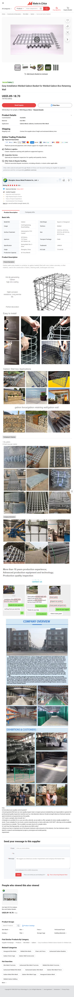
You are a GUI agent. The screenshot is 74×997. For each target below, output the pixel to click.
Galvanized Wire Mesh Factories (29, 965)
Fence (39, 929)
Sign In (5, 203)
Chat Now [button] (56, 105)
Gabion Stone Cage (9, 956)
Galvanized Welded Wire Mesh (12, 970)
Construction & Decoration (14, 14)
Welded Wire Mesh (25, 951)
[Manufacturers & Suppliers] (37, 3)
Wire (20, 929)
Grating (4, 933)
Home (3, 14)
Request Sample (38, 110)
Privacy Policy (65, 989)
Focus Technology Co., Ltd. (24, 989)
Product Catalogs (29, 925)
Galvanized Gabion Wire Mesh (34, 970)
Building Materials (60, 933)
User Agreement (48, 989)
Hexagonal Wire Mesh (9, 951)
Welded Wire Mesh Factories (51, 965)
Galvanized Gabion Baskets (43, 14)
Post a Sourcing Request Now (57, 875)
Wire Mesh (25, 14)
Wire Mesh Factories (9, 965)
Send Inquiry (19, 105)
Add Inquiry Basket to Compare (37, 74)
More (3, 982)
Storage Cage (41, 933)
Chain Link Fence (40, 951)
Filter (20, 933)
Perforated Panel (60, 929)
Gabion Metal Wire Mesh (10, 974)
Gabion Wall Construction (26, 956)
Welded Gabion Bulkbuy (10, 979)
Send (18, 875)
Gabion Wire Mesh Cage (29, 974)
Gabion (32, 14)
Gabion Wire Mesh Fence (54, 970)
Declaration (57, 989)
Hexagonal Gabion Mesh (47, 974)
